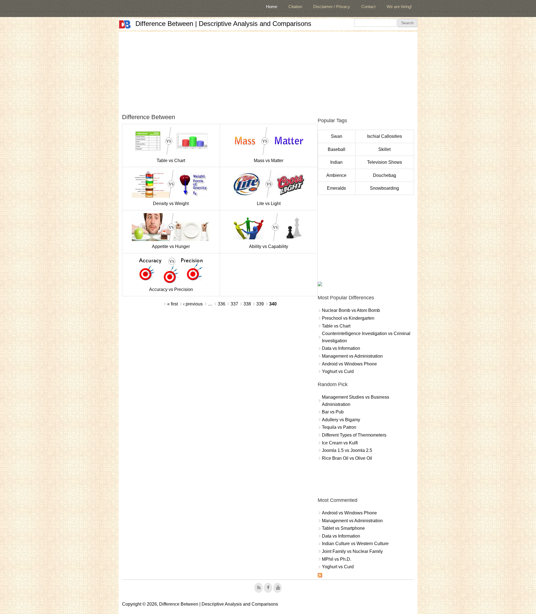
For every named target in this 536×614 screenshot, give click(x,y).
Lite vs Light (269, 203)
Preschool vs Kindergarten (348, 318)
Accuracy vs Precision (171, 289)
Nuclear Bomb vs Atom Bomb (351, 310)
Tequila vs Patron (339, 427)
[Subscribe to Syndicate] (320, 576)
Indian (336, 162)
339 (260, 304)
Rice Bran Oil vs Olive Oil (347, 458)
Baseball (336, 149)
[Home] (125, 24)
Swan (336, 136)
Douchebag (384, 175)
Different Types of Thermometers (354, 435)
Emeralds (336, 188)
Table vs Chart (171, 160)
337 (234, 304)
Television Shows (384, 162)
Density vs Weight (171, 203)
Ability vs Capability (268, 246)
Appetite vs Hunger (171, 246)
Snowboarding (384, 188)
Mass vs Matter (268, 160)
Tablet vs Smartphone (343, 528)
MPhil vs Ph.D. (336, 559)
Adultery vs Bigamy (341, 419)
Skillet (384, 149)
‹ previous (193, 304)
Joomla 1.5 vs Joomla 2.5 (347, 450)
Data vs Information (341, 348)
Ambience (336, 175)
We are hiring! (399, 6)
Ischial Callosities (384, 136)
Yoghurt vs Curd (338, 371)
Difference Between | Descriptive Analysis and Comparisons (223, 23)
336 (221, 304)
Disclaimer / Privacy (331, 6)
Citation (295, 6)
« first (172, 304)
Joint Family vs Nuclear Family (352, 551)
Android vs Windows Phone (349, 364)
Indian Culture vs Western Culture (355, 543)
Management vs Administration (352, 356)
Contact (368, 6)
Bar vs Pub (333, 412)
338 (247, 304)
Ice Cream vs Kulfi (340, 442)
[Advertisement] (268, 71)
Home (271, 6)
